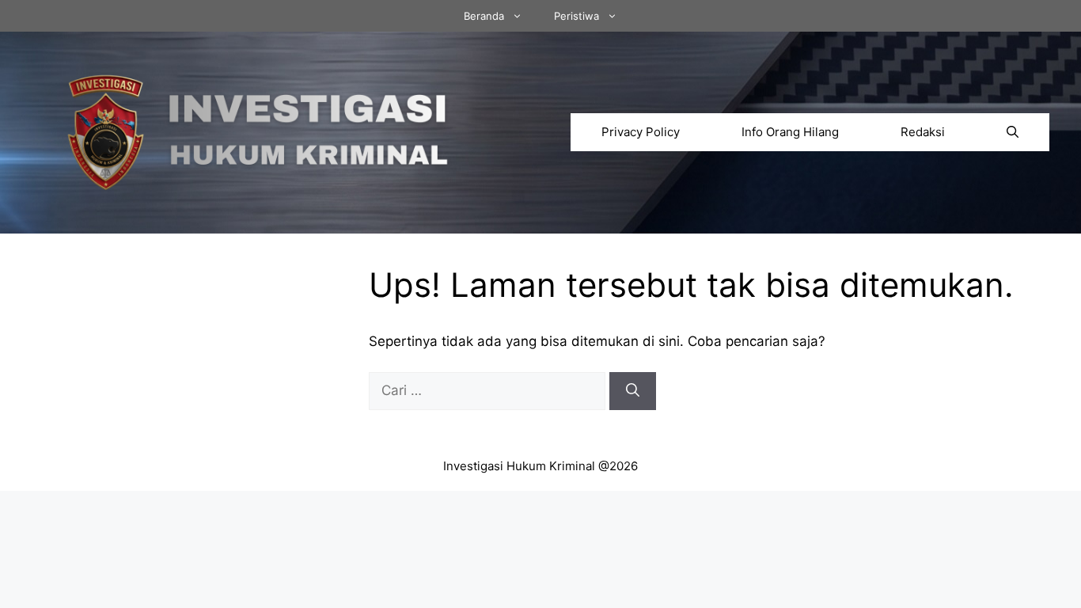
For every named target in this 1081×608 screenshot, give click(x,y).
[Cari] (632, 391)
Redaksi (923, 131)
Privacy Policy (640, 131)
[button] (1012, 132)
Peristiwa (576, 16)
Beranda (484, 16)
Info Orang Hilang (790, 131)
